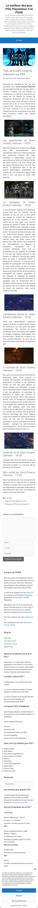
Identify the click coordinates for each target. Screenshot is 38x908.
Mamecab (27, 612)
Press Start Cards (10, 644)
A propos (24, 905)
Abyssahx (7, 638)
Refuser (19, 896)
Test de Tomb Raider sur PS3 (15, 501)
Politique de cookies (15, 905)
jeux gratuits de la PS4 (19, 802)
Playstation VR (28, 593)
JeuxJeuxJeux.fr (10, 641)
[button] (35, 869)
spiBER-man (8, 647)
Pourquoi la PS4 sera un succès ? (17, 504)
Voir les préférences (19, 901)
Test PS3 (8, 498)
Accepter (19, 890)
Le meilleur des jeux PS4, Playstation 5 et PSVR (19, 9)
